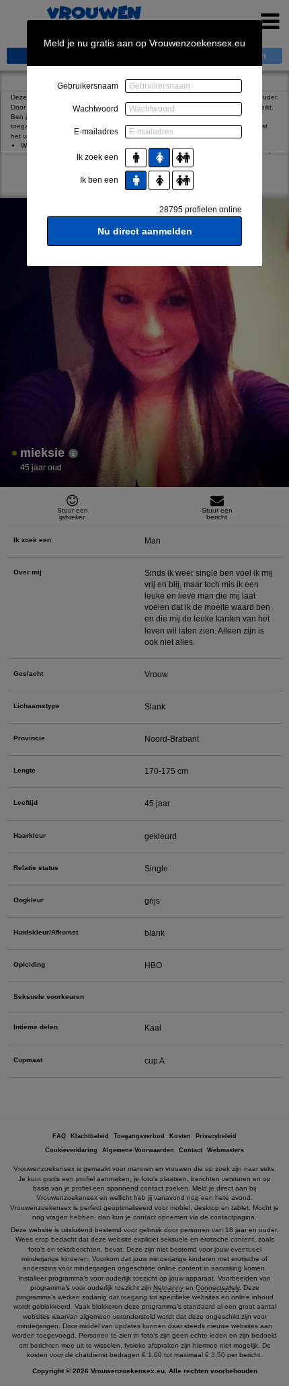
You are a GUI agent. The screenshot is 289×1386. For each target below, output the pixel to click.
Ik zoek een (97, 157)
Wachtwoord (95, 109)
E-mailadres (96, 131)
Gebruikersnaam (87, 86)
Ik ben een (99, 180)
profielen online (200, 209)
